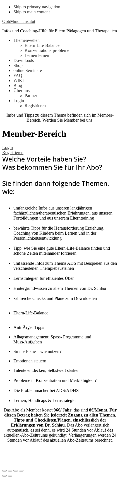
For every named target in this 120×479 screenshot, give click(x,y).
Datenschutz (16, 454)
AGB (40, 454)
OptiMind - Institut (18, 21)
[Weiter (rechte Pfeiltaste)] (10, 475)
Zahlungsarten (17, 459)
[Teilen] (10, 470)
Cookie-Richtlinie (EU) (56, 459)
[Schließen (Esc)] (4, 470)
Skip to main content (31, 11)
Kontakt (61, 454)
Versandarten (89, 454)
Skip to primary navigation (36, 6)
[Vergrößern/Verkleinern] (21, 470)
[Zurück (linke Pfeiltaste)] (4, 475)
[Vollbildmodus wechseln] (15, 470)
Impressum (75, 449)
